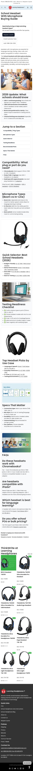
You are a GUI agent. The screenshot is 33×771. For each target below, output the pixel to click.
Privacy (3, 730)
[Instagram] (12, 768)
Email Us (26, 537)
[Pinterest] (23, 768)
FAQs (4, 155)
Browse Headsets (17, 537)
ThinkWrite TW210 (12, 270)
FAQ (15, 1)
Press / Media (5, 742)
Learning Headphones (18, 765)
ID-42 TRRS (19, 264)
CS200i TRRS (26, 276)
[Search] (5, 7)
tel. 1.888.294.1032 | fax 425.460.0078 (12, 751)
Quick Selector (7, 139)
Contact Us (17, 3)
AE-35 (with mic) (15, 374)
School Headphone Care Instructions (12, 709)
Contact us (4, 718)
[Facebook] (10, 768)
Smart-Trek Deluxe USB (20, 511)
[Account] (27, 7)
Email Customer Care (10, 39)
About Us (19, 1)
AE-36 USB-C (11, 368)
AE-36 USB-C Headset (18, 272)
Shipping (3, 727)
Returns (3, 736)
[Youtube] (15, 768)
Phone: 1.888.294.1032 (6, 1)
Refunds (3, 733)
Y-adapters (18, 181)
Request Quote (5, 721)
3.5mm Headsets (14, 186)
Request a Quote (8, 35)
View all (30, 554)
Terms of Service (6, 739)
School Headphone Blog (8, 712)
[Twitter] (18, 768)
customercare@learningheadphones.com (13, 748)
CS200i (25, 376)
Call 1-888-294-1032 (10, 43)
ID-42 (21, 376)
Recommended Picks (9, 147)
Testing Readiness (9, 143)
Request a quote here (19, 527)
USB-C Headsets (16, 184)
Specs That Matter (9, 151)
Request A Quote (27, 1)
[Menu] (2, 7)
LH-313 (22, 374)
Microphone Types (9, 135)
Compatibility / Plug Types (11, 131)
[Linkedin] (20, 768)
